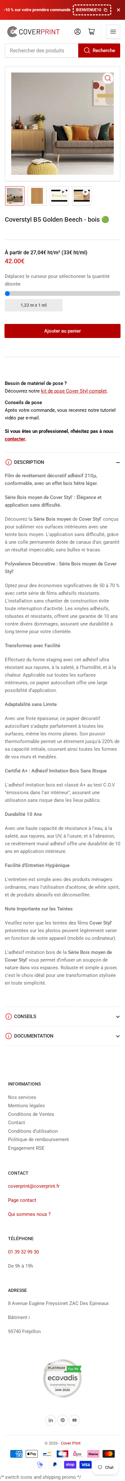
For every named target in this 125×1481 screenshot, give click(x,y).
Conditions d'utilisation (33, 1131)
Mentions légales (26, 1106)
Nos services (22, 1097)
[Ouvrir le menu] (113, 32)
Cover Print (70, 1443)
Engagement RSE (26, 1148)
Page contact (22, 1200)
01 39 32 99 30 (23, 1252)
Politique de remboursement (38, 1139)
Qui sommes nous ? (29, 1214)
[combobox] (62, 50)
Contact (16, 1122)
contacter (15, 439)
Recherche (104, 50)
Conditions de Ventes (31, 1114)
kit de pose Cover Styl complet (74, 391)
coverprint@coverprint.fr (34, 1186)
